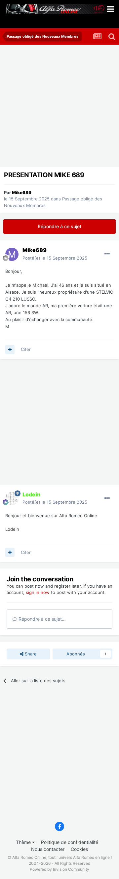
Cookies (79, 849)
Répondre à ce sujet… (41, 619)
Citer (26, 349)
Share (30, 653)
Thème (24, 842)
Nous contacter (47, 849)
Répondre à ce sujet (59, 226)
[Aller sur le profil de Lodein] (12, 498)
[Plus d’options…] (107, 254)
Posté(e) (54, 258)
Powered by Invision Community (59, 869)
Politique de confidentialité (69, 842)
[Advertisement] (59, 107)
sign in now (38, 592)
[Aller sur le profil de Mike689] (12, 254)
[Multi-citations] (10, 349)
